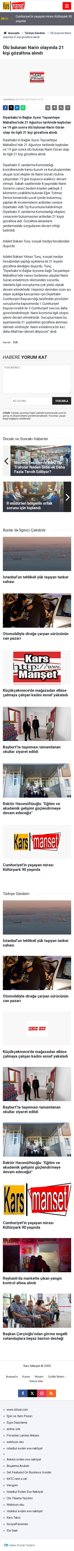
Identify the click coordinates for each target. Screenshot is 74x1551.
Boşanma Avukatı (18, 1466)
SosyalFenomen (17, 1524)
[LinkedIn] (17, 107)
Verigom (12, 1485)
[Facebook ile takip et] (23, 1393)
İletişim (39, 1376)
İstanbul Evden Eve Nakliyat (25, 1492)
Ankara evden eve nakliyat (24, 1459)
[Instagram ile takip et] (41, 1393)
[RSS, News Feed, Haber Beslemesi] (51, 1393)
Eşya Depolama (17, 1422)
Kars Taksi (13, 1517)
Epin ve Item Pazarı (19, 1416)
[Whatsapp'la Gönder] (22, 107)
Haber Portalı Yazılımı (22, 1545)
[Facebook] (5, 107)
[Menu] (67, 6)
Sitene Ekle (36, 1381)
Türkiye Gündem (34, 33)
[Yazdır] (47, 107)
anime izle (13, 1429)
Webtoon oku (15, 1505)
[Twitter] (11, 107)
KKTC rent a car (17, 1479)
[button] (54, 107)
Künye (26, 1376)
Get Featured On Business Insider (29, 1472)
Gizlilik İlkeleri (56, 1376)
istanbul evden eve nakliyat (25, 1448)
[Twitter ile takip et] (32, 1393)
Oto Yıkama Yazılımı (20, 1498)
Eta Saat (12, 1530)
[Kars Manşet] (14, 5)
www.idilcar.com (17, 1409)
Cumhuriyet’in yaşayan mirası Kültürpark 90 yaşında (44, 19)
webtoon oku (15, 1442)
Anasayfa (13, 33)
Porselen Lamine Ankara (23, 1435)
